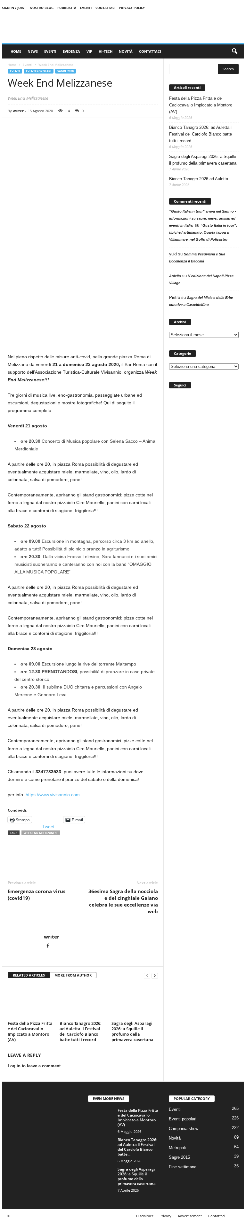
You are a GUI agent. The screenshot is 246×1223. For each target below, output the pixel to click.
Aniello (175, 276)
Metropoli (177, 1147)
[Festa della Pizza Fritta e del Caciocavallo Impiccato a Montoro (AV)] (31, 1001)
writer (18, 110)
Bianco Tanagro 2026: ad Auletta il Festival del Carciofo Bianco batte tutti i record (81, 1031)
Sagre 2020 (65, 71)
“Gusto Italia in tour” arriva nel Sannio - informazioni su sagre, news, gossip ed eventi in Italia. (202, 218)
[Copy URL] (73, 137)
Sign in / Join (13, 7)
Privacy (165, 1215)
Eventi (86, 7)
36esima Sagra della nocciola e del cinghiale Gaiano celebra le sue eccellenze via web (123, 901)
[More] (88, 137)
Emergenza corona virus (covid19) (36, 894)
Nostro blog (41, 7)
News (33, 51)
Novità (126, 51)
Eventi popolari (38, 71)
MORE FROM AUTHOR (73, 975)
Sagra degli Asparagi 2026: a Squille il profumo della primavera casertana (132, 1031)
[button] (234, 51)
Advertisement (190, 1215)
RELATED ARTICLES (29, 975)
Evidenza (71, 51)
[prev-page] (147, 975)
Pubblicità (66, 7)
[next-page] (155, 975)
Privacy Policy (132, 7)
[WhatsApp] (58, 137)
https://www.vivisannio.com (53, 794)
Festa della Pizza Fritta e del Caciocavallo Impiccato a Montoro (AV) (30, 1031)
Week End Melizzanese (41, 833)
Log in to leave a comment (34, 1065)
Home (16, 51)
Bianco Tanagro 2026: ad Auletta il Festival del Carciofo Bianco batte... (137, 1147)
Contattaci (105, 7)
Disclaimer (144, 1215)
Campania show (183, 1128)
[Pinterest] (43, 137)
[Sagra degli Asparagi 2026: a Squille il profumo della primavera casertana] (134, 1001)
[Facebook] (14, 137)
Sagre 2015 (179, 1157)
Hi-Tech (105, 51)
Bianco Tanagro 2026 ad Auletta (198, 178)
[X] (28, 137)
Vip (89, 51)
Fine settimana (182, 1167)
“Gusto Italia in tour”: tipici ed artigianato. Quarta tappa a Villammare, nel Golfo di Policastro (203, 232)
